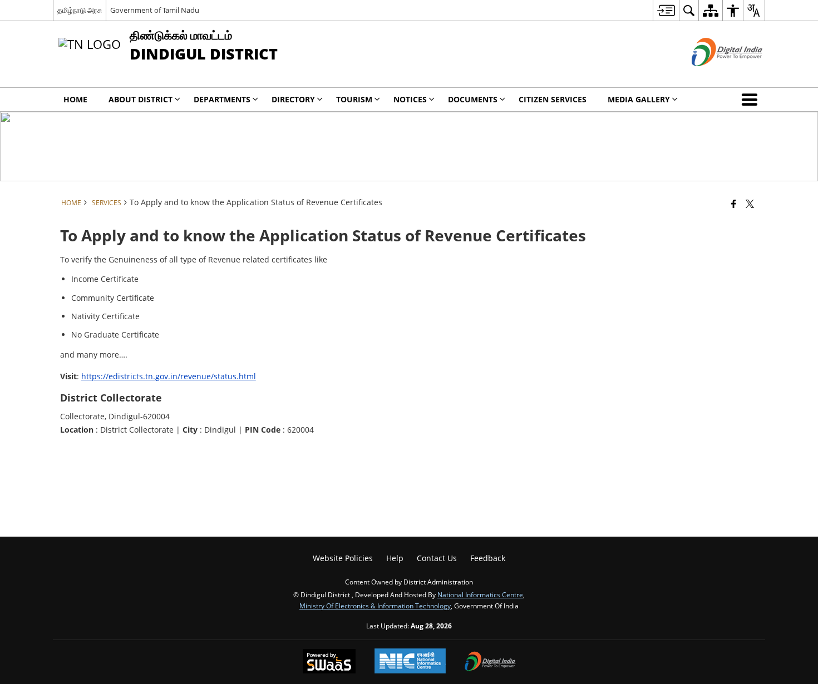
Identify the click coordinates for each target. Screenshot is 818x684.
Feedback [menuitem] (487, 558)
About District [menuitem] (141, 99)
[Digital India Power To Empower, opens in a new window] (490, 662)
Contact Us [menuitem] (437, 558)
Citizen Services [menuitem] (553, 99)
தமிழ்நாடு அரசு (79, 10)
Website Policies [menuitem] (343, 558)
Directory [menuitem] (293, 99)
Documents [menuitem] (472, 99)
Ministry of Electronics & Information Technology (375, 605)
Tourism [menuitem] (354, 99)
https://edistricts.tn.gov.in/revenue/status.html (168, 376)
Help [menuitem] (394, 558)
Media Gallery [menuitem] (639, 99)
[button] (751, 99)
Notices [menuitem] (410, 99)
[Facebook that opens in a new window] (734, 203)
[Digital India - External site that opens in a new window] (713, 75)
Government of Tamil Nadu (154, 10)
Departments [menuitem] (222, 99)
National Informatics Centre (480, 594)
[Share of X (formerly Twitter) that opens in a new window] (750, 203)
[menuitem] (666, 10)
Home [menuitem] (75, 99)
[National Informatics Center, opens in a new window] (410, 662)
